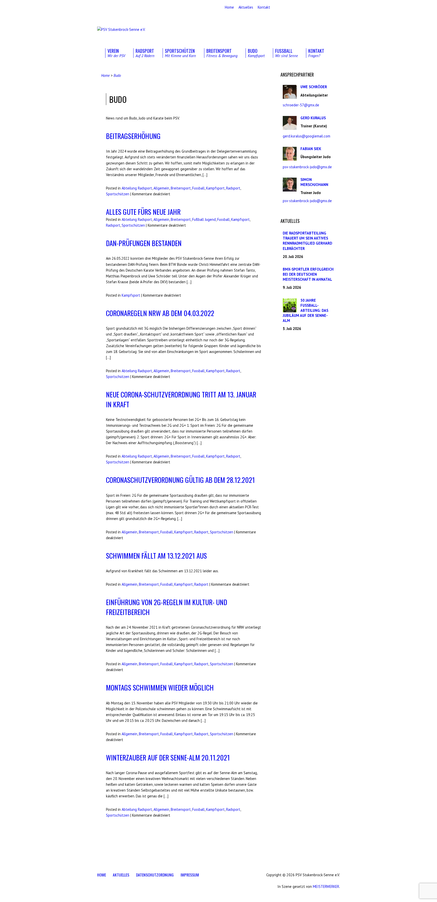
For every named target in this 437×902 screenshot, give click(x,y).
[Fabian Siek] (290, 158)
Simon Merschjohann (314, 182)
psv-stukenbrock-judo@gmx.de (307, 166)
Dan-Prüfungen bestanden (144, 243)
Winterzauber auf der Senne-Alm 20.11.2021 (168, 757)
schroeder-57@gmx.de (301, 105)
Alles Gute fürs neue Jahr (143, 211)
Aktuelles (245, 7)
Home (229, 7)
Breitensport (181, 188)
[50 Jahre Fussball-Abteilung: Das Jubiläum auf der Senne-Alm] (290, 309)
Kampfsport (215, 188)
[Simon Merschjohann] (290, 188)
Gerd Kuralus (313, 117)
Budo (117, 75)
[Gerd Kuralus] (290, 127)
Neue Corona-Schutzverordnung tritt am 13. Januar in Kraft (181, 399)
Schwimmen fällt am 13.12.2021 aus (156, 555)
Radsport (233, 188)
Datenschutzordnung (155, 875)
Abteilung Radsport (137, 188)
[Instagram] (106, 8)
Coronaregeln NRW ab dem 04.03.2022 (160, 313)
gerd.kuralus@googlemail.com (306, 136)
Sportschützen (117, 194)
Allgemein (161, 188)
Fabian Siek (310, 148)
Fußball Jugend (204, 219)
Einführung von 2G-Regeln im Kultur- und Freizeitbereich (166, 607)
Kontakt (264, 7)
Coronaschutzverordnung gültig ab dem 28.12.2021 (180, 479)
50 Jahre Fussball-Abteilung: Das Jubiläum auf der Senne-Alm (305, 310)
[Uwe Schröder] (290, 96)
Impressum (190, 875)
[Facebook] (99, 8)
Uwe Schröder (313, 86)
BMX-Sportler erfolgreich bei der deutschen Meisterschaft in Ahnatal (308, 274)
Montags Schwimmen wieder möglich (160, 687)
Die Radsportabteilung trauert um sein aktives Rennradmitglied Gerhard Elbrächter (307, 241)
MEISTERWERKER (326, 886)
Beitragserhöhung (133, 136)
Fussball (198, 188)
